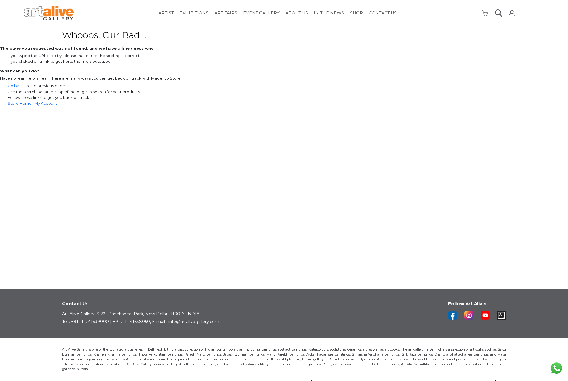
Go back (16, 85)
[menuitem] (166, 13)
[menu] (278, 13)
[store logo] (49, 13)
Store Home (20, 103)
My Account (45, 103)
